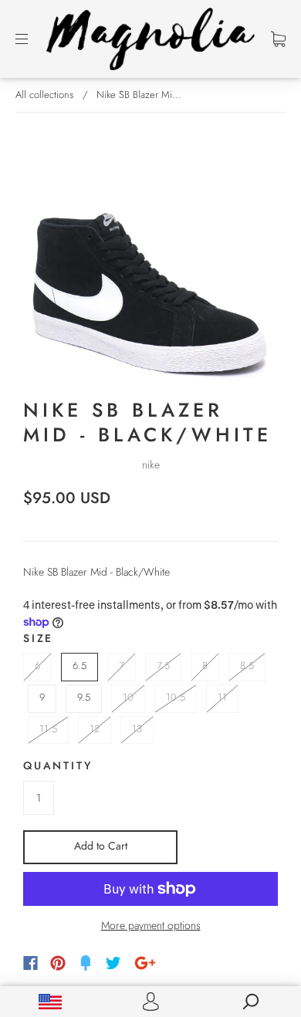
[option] (150, 255)
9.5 (83, 697)
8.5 (247, 665)
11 (222, 697)
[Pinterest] (58, 963)
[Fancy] (86, 963)
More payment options (151, 925)
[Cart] (278, 38)
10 (128, 697)
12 (95, 728)
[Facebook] (30, 963)
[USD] (50, 1001)
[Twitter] (113, 963)
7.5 (163, 665)
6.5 (79, 665)
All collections (44, 94)
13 (137, 728)
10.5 (175, 697)
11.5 (48, 728)
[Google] (145, 963)
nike (151, 464)
